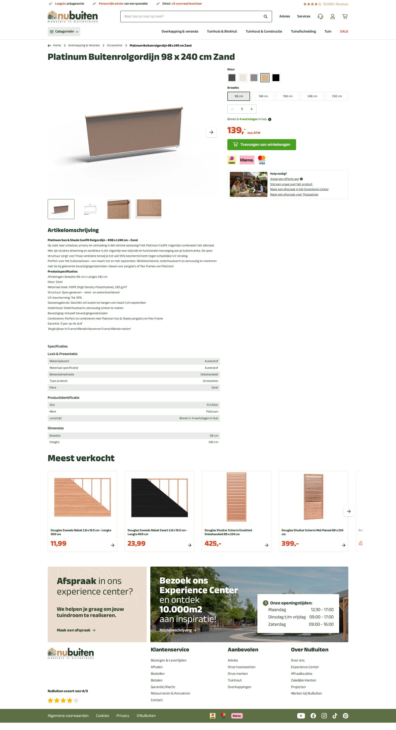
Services (303, 16)
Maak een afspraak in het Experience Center (299, 189)
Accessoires (114, 45)
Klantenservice (170, 649)
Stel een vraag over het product (291, 184)
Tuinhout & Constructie (264, 31)
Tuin (327, 31)
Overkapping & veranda (180, 31)
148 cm (263, 96)
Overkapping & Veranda (84, 45)
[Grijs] (253, 77)
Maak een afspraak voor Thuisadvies (294, 194)
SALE (344, 31)
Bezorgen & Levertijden (169, 660)
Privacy (122, 715)
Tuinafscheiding (303, 31)
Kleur (231, 70)
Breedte (233, 88)
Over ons (298, 660)
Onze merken (238, 673)
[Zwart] (275, 77)
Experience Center (305, 667)
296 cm (337, 96)
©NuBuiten (146, 715)
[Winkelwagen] (345, 16)
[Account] (332, 16)
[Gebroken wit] (243, 77)
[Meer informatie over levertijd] (269, 119)
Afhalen (157, 667)
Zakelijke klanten (303, 680)
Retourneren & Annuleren (170, 693)
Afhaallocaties (301, 673)
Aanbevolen (243, 649)
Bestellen (158, 673)
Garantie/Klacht (163, 686)
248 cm (312, 96)
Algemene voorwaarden (68, 715)
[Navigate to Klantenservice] (320, 16)
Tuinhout (235, 680)
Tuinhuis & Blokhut (222, 31)
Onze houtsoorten (242, 667)
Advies (284, 16)
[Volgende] (211, 132)
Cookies (102, 715)
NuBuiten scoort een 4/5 (68, 691)
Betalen (156, 680)
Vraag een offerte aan (284, 179)
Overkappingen (239, 686)
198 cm (287, 96)
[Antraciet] (231, 77)
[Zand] (265, 77)
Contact (157, 700)
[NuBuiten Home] (73, 16)
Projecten (298, 686)
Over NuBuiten (309, 649)
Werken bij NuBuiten (306, 693)
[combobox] (196, 16)
